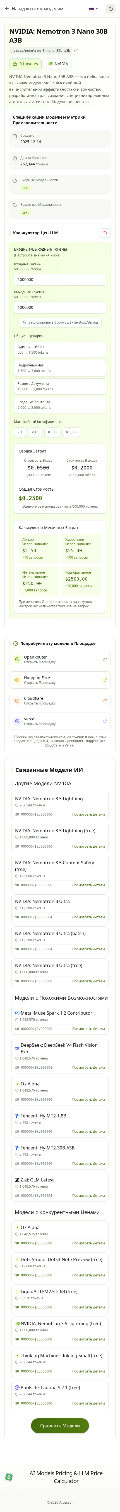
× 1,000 (72, 432)
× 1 (20, 432)
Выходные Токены (29, 294)
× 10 (35, 432)
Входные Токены (27, 266)
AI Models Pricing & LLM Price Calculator (66, 1477)
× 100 (52, 432)
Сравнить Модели (60, 1426)
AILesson (66, 1502)
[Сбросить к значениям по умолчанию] (105, 232)
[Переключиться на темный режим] (111, 8)
